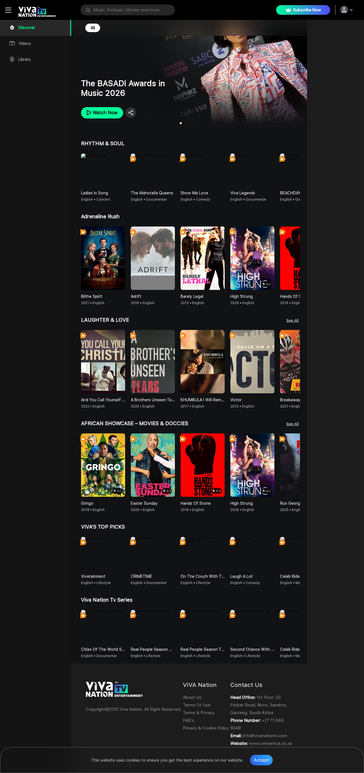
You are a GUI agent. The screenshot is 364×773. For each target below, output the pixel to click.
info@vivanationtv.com (265, 735)
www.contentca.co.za (270, 743)
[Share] (126, 112)
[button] (295, 169)
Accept (261, 760)
